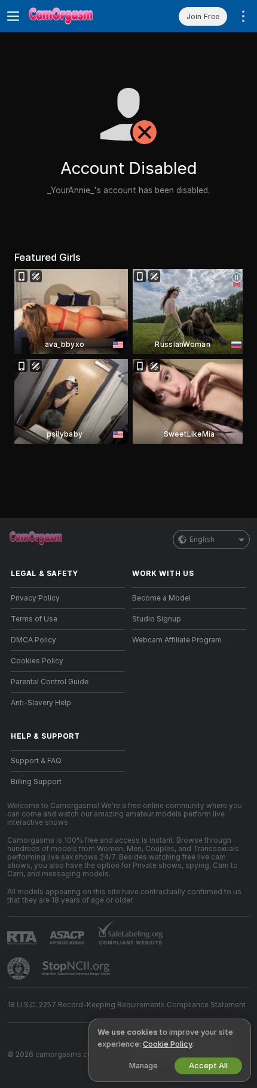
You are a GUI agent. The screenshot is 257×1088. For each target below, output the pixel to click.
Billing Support (36, 782)
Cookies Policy (37, 661)
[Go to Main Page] (77, 16)
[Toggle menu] (13, 16)
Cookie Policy (167, 1044)
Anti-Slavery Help (41, 703)
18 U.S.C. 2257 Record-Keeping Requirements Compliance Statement (126, 1005)
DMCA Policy (33, 640)
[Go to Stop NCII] (77, 968)
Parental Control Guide (49, 682)
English (202, 539)
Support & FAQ (36, 761)
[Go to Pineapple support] (19, 968)
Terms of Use (34, 619)
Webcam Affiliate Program (177, 640)
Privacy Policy (35, 598)
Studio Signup (156, 619)
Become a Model (161, 598)
